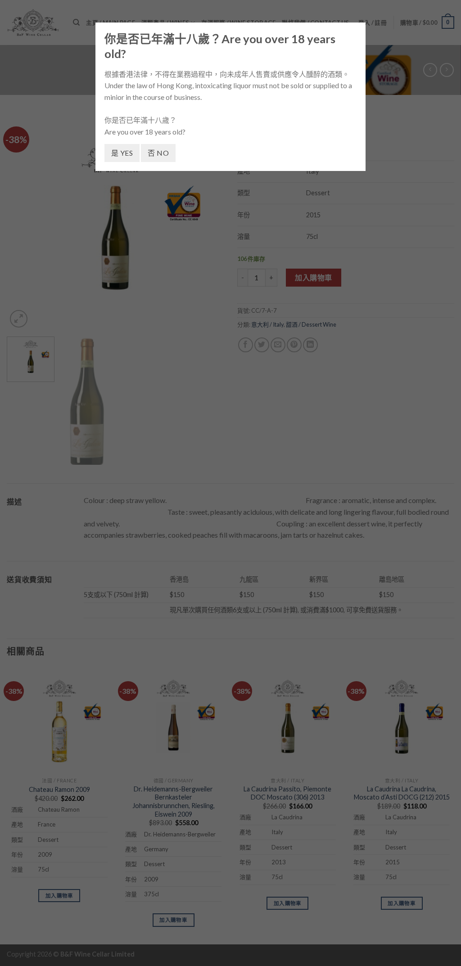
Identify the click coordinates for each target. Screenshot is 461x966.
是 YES (122, 152)
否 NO (158, 152)
